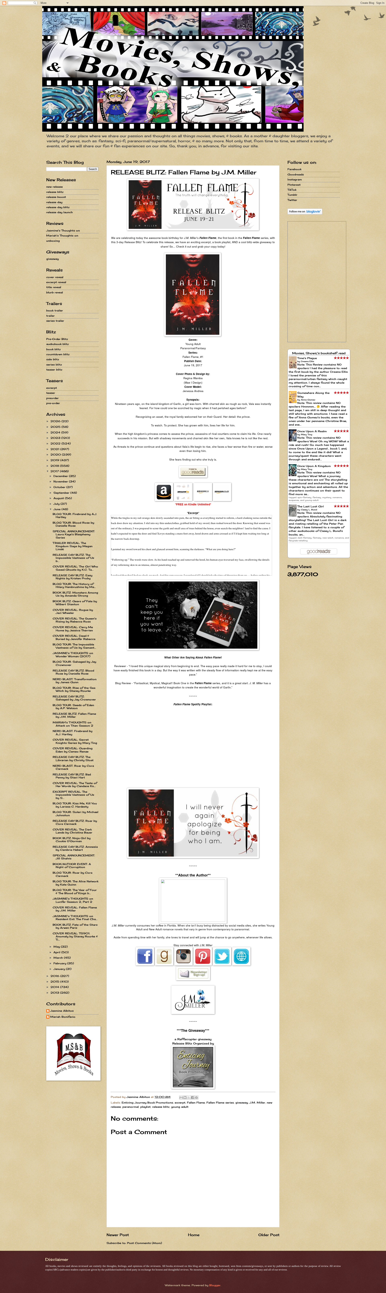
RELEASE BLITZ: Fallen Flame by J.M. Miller (74, 715)
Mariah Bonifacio (62, 1016)
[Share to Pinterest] (196, 1097)
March (58, 957)
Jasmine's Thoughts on (63, 230)
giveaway (241, 1102)
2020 (56, 454)
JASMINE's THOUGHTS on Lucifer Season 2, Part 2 (73, 900)
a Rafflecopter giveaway (193, 1039)
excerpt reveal (56, 282)
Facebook (294, 169)
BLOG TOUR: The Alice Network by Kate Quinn (75, 883)
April (57, 952)
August (59, 498)
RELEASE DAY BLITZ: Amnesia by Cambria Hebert (75, 848)
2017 (55, 471)
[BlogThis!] (185, 1097)
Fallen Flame (196, 1102)
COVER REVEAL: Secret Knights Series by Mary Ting (75, 741)
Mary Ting (306, 434)
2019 (55, 460)
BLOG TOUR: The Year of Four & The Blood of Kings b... (75, 891)
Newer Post (118, 1235)
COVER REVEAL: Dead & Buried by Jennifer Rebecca (74, 637)
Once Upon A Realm (312, 431)
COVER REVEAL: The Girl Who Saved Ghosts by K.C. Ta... (75, 568)
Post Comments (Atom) (144, 1243)
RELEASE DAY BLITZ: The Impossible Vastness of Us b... (73, 558)
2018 (55, 465)
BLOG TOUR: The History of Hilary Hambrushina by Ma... (74, 585)
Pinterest (294, 184)
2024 (55, 432)
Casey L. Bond (309, 509)
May (57, 946)
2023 (55, 437)
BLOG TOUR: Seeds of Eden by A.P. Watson (73, 706)
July (57, 503)
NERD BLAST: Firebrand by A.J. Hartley (72, 732)
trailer (50, 315)
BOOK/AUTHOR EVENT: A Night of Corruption (72, 865)
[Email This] (181, 1097)
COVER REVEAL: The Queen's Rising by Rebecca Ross (74, 620)
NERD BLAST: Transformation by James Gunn (74, 681)
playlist (145, 1106)
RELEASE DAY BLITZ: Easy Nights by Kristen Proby (72, 577)
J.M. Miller (257, 1102)
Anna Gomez (308, 399)
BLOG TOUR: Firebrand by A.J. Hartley (75, 515)
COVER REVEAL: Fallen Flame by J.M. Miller (75, 909)
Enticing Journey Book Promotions (147, 1102)
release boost (56, 197)
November (61, 481)
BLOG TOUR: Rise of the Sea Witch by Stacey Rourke (74, 689)
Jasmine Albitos (62, 1010)
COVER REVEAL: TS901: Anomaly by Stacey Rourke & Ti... (75, 936)
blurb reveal (54, 292)
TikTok (291, 189)
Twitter (292, 200)
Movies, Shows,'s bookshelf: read (319, 353)
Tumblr (292, 194)
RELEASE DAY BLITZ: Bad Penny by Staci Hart (72, 776)
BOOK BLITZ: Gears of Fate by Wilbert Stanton (75, 603)
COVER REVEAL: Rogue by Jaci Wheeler (73, 611)
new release (54, 186)
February (60, 963)
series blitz (54, 364)
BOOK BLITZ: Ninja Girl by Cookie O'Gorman (71, 839)
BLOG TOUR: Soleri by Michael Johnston (75, 813)
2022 (56, 443)
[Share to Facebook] (193, 1097)
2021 (55, 449)
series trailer (55, 320)
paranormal (130, 1106)
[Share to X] (189, 1097)
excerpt (180, 1102)
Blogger (215, 1285)
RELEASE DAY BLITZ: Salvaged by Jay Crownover (74, 698)
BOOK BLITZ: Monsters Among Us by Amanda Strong (75, 594)
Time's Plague (307, 358)
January (59, 969)
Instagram (294, 179)
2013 (55, 992)
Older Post (268, 1235)
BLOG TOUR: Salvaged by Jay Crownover (74, 663)
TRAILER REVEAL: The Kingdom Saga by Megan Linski (72, 546)
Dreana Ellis (307, 361)
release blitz (160, 1106)
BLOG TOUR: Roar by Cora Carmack (72, 874)
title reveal (53, 287)
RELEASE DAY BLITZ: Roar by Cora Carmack (75, 822)
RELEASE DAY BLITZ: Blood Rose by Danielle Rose (73, 672)
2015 (55, 981)
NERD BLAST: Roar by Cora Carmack (73, 767)
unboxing (53, 240)
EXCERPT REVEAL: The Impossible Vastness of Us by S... (73, 795)
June (57, 509)
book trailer (54, 310)
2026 (56, 421)
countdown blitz (58, 354)
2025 (56, 426)
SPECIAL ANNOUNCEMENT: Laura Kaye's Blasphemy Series (74, 534)
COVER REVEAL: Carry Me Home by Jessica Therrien (73, 629)
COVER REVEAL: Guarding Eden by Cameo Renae (72, 750)
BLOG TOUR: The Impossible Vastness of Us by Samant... (74, 646)
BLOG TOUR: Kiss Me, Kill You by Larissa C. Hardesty (75, 805)
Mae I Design (193, 382)
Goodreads (295, 174)
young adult (179, 1106)
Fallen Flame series (220, 1102)
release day (54, 202)
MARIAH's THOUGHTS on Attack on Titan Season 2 (73, 724)
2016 (55, 976)
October (59, 487)
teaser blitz (54, 369)
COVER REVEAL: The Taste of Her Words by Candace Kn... (75, 784)
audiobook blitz (57, 344)
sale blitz (52, 359)
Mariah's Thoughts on (62, 235)
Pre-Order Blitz (57, 339)
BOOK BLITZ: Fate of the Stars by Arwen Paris (75, 926)
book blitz (53, 349)
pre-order (53, 403)
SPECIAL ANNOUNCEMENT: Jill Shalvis (74, 857)
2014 (55, 987)
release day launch (59, 212)
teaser (50, 392)
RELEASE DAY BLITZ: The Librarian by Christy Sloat (73, 758)
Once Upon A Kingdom (314, 466)
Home (193, 1235)
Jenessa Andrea (193, 391)
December (61, 476)
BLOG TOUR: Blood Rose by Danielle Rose (73, 524)
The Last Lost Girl (310, 506)
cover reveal (54, 277)
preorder (52, 398)
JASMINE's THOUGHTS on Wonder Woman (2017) (73, 654)
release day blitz (58, 207)
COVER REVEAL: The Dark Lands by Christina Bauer (72, 831)
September (61, 492)
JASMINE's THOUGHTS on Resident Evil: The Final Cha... (75, 917)
